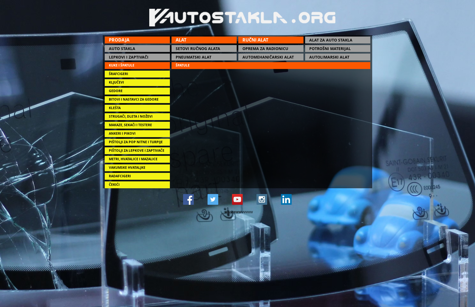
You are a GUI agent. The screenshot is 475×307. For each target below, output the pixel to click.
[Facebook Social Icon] (188, 199)
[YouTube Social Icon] (237, 199)
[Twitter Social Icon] (213, 199)
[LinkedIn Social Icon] (286, 199)
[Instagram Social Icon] (261, 199)
